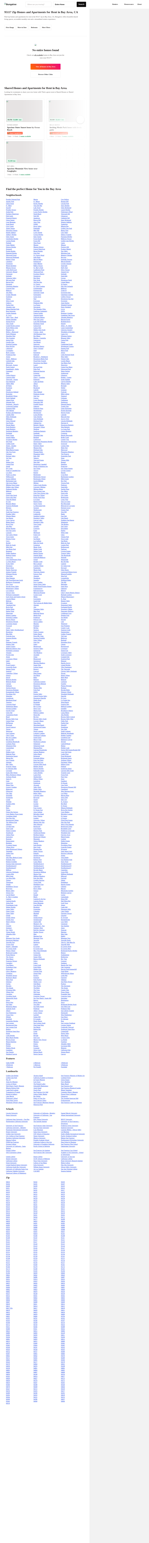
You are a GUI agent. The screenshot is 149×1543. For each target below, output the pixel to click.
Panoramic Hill (38, 402)
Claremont (64, 924)
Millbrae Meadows (39, 876)
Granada (8, 493)
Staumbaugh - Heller (12, 369)
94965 (35, 1354)
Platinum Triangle (11, 642)
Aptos (63, 928)
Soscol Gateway (11, 727)
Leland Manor (65, 282)
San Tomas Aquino (67, 468)
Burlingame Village (39, 479)
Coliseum (64, 398)
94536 (63, 1291)
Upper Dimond (10, 421)
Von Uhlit (64, 729)
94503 (35, 1395)
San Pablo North (38, 1006)
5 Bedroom (36, 1065)
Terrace (8, 729)
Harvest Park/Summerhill (69, 969)
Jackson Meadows (38, 752)
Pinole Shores (37, 1021)
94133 (63, 1200)
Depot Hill (64, 899)
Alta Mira (9, 526)
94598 (35, 1385)
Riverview (9, 888)
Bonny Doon (10, 568)
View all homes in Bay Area (45, 67)
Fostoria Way (65, 704)
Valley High (37, 787)
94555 (8, 1296)
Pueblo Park (65, 723)
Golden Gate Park (66, 228)
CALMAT (36, 1171)
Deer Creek (36, 847)
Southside (36, 433)
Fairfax (8, 984)
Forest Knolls (37, 239)
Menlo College (65, 1163)
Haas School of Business (68, 1142)
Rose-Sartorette (10, 311)
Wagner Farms (10, 669)
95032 (63, 1329)
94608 (35, 1302)
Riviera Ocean (10, 1040)
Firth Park (36, 690)
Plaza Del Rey (10, 346)
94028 (8, 1223)
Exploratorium (65, 1100)
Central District (10, 375)
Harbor (63, 530)
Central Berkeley (66, 431)
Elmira (35, 1044)
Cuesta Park (64, 340)
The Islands (9, 988)
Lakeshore (9, 261)
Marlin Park (37, 615)
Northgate (9, 388)
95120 (35, 1244)
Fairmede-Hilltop (38, 758)
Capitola (63, 564)
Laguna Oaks (65, 446)
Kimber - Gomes (66, 377)
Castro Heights (38, 773)
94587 (8, 1354)
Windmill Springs (66, 305)
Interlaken (64, 998)
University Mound (11, 272)
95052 (63, 1279)
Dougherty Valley (38, 518)
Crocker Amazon (66, 263)
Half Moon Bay (66, 901)
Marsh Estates (65, 837)
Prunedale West (65, 994)
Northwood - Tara (39, 926)
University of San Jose (68, 1157)
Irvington (36, 373)
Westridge (9, 696)
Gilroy (35, 961)
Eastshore (64, 781)
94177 (35, 1219)
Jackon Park (9, 340)
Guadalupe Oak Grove (68, 315)
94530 (8, 1368)
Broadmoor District (67, 710)
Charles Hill (37, 922)
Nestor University (38, 1136)
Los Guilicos (10, 590)
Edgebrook (36, 783)
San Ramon (9, 518)
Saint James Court (66, 851)
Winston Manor (10, 516)
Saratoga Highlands (12, 506)
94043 (63, 1275)
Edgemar (9, 982)
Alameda (36, 576)
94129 (35, 1198)
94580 (63, 1351)
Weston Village (10, 951)
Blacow (35, 386)
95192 (8, 1271)
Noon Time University (40, 1161)
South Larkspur (66, 731)
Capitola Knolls (11, 901)
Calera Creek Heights (40, 485)
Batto (7, 808)
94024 (63, 1221)
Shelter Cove (37, 982)
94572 (35, 1389)
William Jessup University (41, 1167)
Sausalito (36, 580)
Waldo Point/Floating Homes (42, 586)
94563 (8, 1376)
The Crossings (10, 338)
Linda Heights (10, 1035)
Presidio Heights (38, 210)
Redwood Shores (38, 613)
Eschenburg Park (11, 967)
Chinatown (64, 216)
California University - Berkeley (16, 1128)
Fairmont (36, 977)
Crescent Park (10, 288)
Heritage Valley (10, 456)
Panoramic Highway (67, 611)
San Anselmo (65, 926)
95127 (63, 1248)
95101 (63, 1234)
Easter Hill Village (11, 773)
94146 (8, 1209)
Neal (34, 299)
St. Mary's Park (38, 268)
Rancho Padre (37, 501)
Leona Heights (37, 415)
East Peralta (9, 423)
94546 (63, 1385)
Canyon (63, 1054)
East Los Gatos (65, 501)
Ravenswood (65, 646)
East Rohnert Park (66, 859)
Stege (62, 779)
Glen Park (36, 253)
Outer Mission (37, 263)
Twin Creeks (37, 524)
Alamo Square (10, 228)
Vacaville (36, 940)
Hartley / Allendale (12, 946)
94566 (35, 1327)
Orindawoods (37, 920)
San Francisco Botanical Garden (71, 1088)
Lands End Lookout (12, 1090)
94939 (8, 1366)
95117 (35, 1242)
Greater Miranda (11, 295)
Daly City (64, 799)
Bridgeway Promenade (13, 582)
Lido (62, 621)
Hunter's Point (10, 259)
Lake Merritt (10, 1096)
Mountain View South (13, 938)
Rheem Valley (10, 891)
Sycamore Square (11, 845)
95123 (35, 1246)
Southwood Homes (39, 833)
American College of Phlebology (16, 1173)
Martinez (63, 932)
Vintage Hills (65, 460)
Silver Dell (64, 797)
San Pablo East (65, 1006)
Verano (8, 810)
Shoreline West (10, 336)
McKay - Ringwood (12, 332)
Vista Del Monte (11, 499)
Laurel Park (37, 775)
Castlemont (64, 400)
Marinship (64, 584)
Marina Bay (9, 758)
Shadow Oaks (10, 644)
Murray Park (37, 739)
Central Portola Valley (40, 696)
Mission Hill (10, 448)
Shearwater (9, 613)
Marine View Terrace (39, 1040)
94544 (35, 1349)
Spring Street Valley (39, 584)
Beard (8, 717)
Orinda (8, 915)
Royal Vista (9, 524)
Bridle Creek (65, 437)
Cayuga (63, 278)
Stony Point (64, 862)
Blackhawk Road (11, 700)
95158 (8, 1265)
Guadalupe (9, 1050)
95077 (63, 1391)
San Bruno (64, 541)
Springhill (9, 795)
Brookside (36, 702)
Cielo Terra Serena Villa (40, 493)
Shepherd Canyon (11, 1054)
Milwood (64, 876)
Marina (35, 199)
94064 (63, 1289)
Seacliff (8, 208)
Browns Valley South (39, 719)
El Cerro (63, 698)
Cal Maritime (65, 1132)
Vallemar (63, 980)
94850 (8, 1374)
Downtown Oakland (12, 392)
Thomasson (9, 882)
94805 (63, 1370)
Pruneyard (64, 466)
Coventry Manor (38, 721)
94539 (63, 1294)
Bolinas (8, 1044)
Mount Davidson (11, 266)
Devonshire (64, 528)
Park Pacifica (37, 980)
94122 (35, 1194)
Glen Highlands (38, 419)
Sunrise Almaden (11, 319)
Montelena (64, 843)
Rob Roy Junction (39, 930)
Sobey (35, 644)
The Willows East (11, 822)
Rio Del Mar (65, 561)
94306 (63, 1225)
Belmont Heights (11, 679)
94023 (8, 1331)
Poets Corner (10, 435)
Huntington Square (12, 756)
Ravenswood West (11, 1025)
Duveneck (9, 284)
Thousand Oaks (38, 435)
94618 (63, 1308)
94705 (8, 1318)
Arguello (36, 526)
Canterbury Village (12, 673)
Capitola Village (38, 566)
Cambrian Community (40, 311)
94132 (35, 1200)
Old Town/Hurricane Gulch (14, 580)
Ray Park (64, 481)
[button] (145, 4)
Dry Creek (9, 468)
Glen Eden (9, 576)
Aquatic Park (10, 201)
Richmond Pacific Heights (69, 951)
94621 (63, 1310)
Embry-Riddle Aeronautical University (73, 1134)
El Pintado (36, 704)
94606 (63, 1300)
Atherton (8, 824)
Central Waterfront (39, 249)
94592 (8, 1395)
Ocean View (9, 1015)
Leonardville (65, 578)
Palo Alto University (67, 1165)
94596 (8, 1385)
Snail (35, 350)
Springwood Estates (39, 727)
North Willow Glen (12, 328)
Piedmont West (65, 1008)
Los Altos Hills (10, 878)
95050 (8, 1234)
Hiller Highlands (11, 417)
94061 (63, 1287)
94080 (8, 1333)
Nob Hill (36, 216)
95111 (63, 1238)
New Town (9, 584)
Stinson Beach (65, 1052)
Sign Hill (64, 512)
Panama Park (65, 348)
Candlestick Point (38, 270)
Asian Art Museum (12, 1082)
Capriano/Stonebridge (40, 750)
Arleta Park (9, 903)
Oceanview (9, 263)
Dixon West (9, 1002)
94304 (35, 1225)
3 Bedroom (64, 1063)
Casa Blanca (9, 965)
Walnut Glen (10, 462)
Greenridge (36, 909)
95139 (35, 1256)
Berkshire (9, 843)
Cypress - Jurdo (38, 332)
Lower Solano (37, 1013)
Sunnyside (64, 266)
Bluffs (35, 897)
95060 (35, 1343)
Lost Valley (64, 922)
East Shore (64, 1017)
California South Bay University (16, 1167)
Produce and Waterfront (13, 412)
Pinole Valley (65, 1033)
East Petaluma (65, 626)
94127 (8, 1198)
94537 (8, 1294)
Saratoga (36, 630)
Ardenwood (64, 373)
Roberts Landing (38, 713)
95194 (63, 1271)
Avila (7, 460)
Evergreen (36, 301)
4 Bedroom (9, 1065)
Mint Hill (36, 230)
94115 (8, 1190)
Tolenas (8, 880)
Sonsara (35, 891)
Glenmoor (64, 375)
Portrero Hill (65, 247)
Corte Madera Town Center (14, 814)
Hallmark (9, 686)
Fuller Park (64, 721)
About (139, 4)
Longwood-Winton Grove (69, 572)
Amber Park (10, 853)
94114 (63, 1188)
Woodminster (37, 410)
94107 (63, 1184)
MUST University (66, 1119)
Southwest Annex (66, 768)
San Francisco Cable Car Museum (71, 1102)
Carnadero (9, 963)
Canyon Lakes (37, 520)
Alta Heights (65, 715)
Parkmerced (37, 261)
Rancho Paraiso (38, 553)
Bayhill (8, 543)
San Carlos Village (11, 535)
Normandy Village (39, 427)
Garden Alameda (11, 313)
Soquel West (37, 973)
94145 (63, 1207)
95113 (35, 1240)
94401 (8, 1285)
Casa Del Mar (37, 905)
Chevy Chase (10, 735)
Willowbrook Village (67, 973)
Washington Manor (12, 706)
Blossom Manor (11, 504)
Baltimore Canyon (66, 739)
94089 (63, 1227)
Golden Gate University (13, 1134)
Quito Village (37, 640)
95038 (63, 1366)
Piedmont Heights (11, 489)
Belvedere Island (38, 814)
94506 (63, 1360)
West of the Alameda (67, 824)
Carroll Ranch (10, 895)
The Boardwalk (65, 555)
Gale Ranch (64, 518)
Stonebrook (9, 833)
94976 (35, 1366)
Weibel (63, 388)
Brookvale (36, 388)
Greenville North (11, 667)
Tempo (8, 663)
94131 (8, 1200)
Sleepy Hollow (10, 922)
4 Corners (64, 818)
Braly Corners (10, 352)
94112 (35, 1188)
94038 (35, 1387)
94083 (35, 1333)
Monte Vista (9, 785)
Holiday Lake (65, 748)
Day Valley (9, 930)
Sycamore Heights (11, 439)
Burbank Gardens (66, 595)
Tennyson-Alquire (39, 572)
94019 (8, 1383)
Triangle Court (65, 773)
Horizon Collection (67, 853)
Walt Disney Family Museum (15, 1086)
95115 (63, 1240)
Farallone (64, 1042)
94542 (63, 1347)
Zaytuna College (11, 1144)
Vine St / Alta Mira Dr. (68, 942)
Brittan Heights (10, 528)
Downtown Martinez (12, 940)
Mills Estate (9, 876)
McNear (35, 628)
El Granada (36, 1019)
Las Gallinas (37, 541)
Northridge (9, 797)
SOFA (63, 311)
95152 (8, 1260)
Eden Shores (65, 570)
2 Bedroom (36, 1063)
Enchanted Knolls (66, 607)
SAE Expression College (13, 1152)
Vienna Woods (10, 932)
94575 (63, 1380)
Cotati (35, 1031)
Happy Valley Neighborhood (15, 630)
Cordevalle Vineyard (67, 1027)
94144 (35, 1207)
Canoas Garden (38, 313)
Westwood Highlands (12, 257)
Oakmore (36, 406)
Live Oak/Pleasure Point (13, 559)
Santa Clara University (40, 1132)
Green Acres (37, 297)
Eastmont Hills (10, 408)
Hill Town (36, 992)
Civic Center (10, 226)
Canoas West (37, 328)
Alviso (63, 352)
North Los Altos (11, 475)
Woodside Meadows (39, 791)
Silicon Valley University (68, 1167)
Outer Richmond (66, 208)
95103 (8, 1236)
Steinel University (11, 1159)
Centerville (36, 375)
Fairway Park (37, 574)
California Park (65, 1050)
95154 (63, 1260)
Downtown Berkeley (67, 425)
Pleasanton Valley (38, 454)
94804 (35, 1370)
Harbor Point (10, 611)
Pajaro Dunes (65, 992)
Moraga (63, 888)
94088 (35, 1227)
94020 (8, 1221)
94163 (8, 1217)
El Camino (36, 512)
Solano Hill (37, 1017)
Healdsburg (64, 882)
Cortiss (63, 895)
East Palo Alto (10, 818)
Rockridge (9, 394)
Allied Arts (9, 363)
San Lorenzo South (39, 1023)
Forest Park (64, 775)
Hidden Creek (10, 752)
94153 (8, 1211)
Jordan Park (9, 212)
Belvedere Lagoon (66, 814)
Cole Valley (64, 232)
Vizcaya (35, 470)
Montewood (37, 646)
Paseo (7, 640)
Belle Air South (11, 545)
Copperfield (64, 1031)
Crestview (36, 528)
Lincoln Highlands (66, 421)
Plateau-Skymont (66, 686)
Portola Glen (10, 655)
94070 (35, 1291)
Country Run (65, 990)
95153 (35, 1260)
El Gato (8, 501)
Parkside (8, 243)
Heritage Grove (65, 508)
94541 (35, 1347)
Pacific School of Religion (41, 1146)
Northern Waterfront (12, 214)
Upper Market (10, 245)
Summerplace (65, 632)
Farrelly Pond (10, 710)
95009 (8, 1329)
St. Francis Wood (38, 255)
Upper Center (10, 911)
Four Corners (37, 808)
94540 (8, 1347)
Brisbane (63, 688)
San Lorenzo (10, 1023)
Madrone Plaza (10, 754)
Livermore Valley (66, 653)
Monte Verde (37, 547)
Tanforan (64, 549)
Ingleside (64, 274)
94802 (63, 1368)
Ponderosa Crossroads (67, 831)
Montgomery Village (12, 588)
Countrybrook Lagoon (13, 326)
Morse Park (64, 350)
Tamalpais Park (10, 605)
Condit (8, 799)
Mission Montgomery (67, 597)
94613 (8, 1306)
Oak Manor (36, 984)
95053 (8, 1281)
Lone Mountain (10, 222)
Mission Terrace (11, 268)
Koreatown (36, 352)
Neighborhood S (66, 868)
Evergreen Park (66, 292)
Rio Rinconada (65, 504)
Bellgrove (64, 638)
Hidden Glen (37, 969)
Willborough (10, 477)
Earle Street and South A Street (15, 597)
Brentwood (36, 826)
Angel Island (37, 1088)
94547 (8, 1389)
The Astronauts (65, 986)
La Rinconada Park (39, 506)
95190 (35, 1269)
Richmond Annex (66, 758)
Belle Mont (64, 677)
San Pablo (9, 1004)
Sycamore (64, 603)
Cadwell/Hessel (65, 744)
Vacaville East (10, 942)
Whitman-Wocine (11, 574)
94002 (8, 1360)
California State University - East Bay (17, 1119)
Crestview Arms (66, 996)
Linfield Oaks (10, 361)
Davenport (9, 566)
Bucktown (36, 942)
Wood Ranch (65, 702)
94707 (63, 1320)
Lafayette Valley (38, 795)
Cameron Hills (10, 377)
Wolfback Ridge (66, 580)
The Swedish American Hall (69, 1098)
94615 (63, 1306)
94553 (63, 1397)
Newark (63, 619)
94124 (8, 1196)
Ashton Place (10, 835)
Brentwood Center (66, 826)
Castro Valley (10, 909)
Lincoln (35, 537)
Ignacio (8, 675)
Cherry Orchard (38, 348)
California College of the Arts (42, 1142)
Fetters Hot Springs (12, 812)
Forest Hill (36, 241)
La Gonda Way (65, 700)
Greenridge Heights (12, 1021)
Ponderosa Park (11, 355)
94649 (8, 1314)
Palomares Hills (66, 909)
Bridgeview (64, 957)
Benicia (63, 953)
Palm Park (36, 369)
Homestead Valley (66, 605)
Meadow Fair (10, 330)
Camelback (64, 789)
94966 (63, 1354)
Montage (63, 661)
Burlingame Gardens (67, 477)
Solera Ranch (37, 754)
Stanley (35, 799)
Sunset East (64, 650)
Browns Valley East (12, 719)
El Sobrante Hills (11, 768)
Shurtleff (64, 725)
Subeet (63, 880)
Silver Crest (37, 1050)
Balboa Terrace (38, 266)
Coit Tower (36, 1082)
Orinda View (10, 920)
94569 (8, 1399)
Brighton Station (38, 835)
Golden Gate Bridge (12, 1075)
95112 (8, 1240)
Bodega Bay (37, 1029)
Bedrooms (34, 27)
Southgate (9, 297)
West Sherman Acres (67, 791)
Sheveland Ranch (38, 725)
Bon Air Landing (11, 737)
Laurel (35, 365)
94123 (63, 1194)
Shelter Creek (37, 549)
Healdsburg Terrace (12, 886)
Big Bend (64, 804)
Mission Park (37, 448)
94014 (35, 1376)
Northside (9, 433)
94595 (63, 1383)
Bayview (63, 257)
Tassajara (9, 702)
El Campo (64, 816)
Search (81, 4)
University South (38, 292)
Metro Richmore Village (13, 775)
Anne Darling (65, 303)
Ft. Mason (36, 201)
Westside (63, 557)
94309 (63, 1358)
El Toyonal (64, 917)
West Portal (37, 243)
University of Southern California (43, 1144)
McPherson (9, 723)
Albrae (35, 383)
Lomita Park (65, 545)
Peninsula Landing (11, 617)
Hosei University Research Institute (72, 1161)
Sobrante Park (10, 402)
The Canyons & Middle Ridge (42, 603)
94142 (63, 1205)
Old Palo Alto (37, 282)
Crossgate (36, 1048)
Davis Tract (37, 708)
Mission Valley (65, 383)
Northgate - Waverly (12, 404)
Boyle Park (9, 607)
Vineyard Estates (38, 460)
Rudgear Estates (11, 555)
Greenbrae (9, 973)
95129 (35, 1250)
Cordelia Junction (38, 880)
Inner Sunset (37, 237)
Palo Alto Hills (38, 878)
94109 (35, 1186)
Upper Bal (9, 713)
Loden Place (65, 754)
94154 (35, 1211)
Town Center (10, 537)
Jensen (8, 657)
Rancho (35, 472)
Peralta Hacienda (66, 410)
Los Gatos (36, 499)
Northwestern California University (17, 1121)
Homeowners (129, 4)
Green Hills (64, 872)
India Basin (36, 257)
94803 (8, 1370)
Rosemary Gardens (67, 313)
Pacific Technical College (69, 1136)
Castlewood (37, 439)
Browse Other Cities (45, 74)
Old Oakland (10, 410)
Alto (34, 607)
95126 (35, 1248)
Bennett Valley (65, 601)
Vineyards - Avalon (12, 379)
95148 (8, 1258)
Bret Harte (36, 278)
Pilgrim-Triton (10, 539)
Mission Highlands (66, 808)
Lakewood (9, 348)
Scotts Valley (10, 564)
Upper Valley (10, 913)
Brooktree (36, 907)
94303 (8, 1225)
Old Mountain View (39, 334)
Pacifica (35, 975)
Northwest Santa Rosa (13, 1031)
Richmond (36, 756)
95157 (63, 1263)
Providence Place (66, 845)
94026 (35, 1283)
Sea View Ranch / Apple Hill (42, 998)
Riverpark (9, 725)
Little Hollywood (11, 270)
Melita (35, 597)
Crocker (35, 804)
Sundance (64, 963)
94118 (8, 1192)
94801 (35, 1368)
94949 (35, 1401)
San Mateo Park (66, 363)
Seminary (9, 928)
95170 (35, 1267)
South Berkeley (10, 429)
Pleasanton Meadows (67, 452)
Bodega (8, 1029)
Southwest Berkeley (39, 431)
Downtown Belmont (39, 684)
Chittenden (36, 994)
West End (64, 576)
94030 (8, 1380)
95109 (8, 1238)
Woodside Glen (65, 833)
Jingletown (64, 402)
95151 (63, 1258)
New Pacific (37, 986)
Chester (63, 644)
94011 (63, 1335)
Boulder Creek (37, 561)
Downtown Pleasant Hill (68, 787)
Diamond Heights (11, 253)
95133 (63, 1252)
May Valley (9, 764)
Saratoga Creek (65, 630)
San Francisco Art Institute (41, 1150)
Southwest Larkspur (39, 735)
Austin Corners (10, 646)
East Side (64, 516)
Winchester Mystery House (14, 1102)
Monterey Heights (66, 255)
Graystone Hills (66, 1046)
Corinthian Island (11, 816)
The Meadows (37, 653)
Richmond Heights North (68, 1004)
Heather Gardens (66, 735)
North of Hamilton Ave (40, 466)
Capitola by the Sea (39, 899)
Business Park (37, 831)
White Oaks (64, 533)
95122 (8, 1246)
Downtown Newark (12, 621)
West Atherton (37, 824)
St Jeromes (36, 953)
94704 (63, 1316)
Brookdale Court (66, 828)
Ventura (8, 299)
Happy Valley (37, 444)
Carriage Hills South (67, 771)
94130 (63, 1198)
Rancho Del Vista (66, 965)
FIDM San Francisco (12, 1142)
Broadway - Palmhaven (40, 357)
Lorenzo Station (66, 1025)
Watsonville (64, 559)
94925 (63, 1364)
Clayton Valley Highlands (69, 671)
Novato (63, 673)
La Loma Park (65, 429)
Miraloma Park (65, 253)
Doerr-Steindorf (66, 307)
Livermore (64, 648)
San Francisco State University (42, 1125)
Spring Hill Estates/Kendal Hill (70, 750)
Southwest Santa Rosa (67, 1029)
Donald (35, 895)
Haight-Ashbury (11, 232)
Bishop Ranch (10, 522)
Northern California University (15, 1138)
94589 (8, 1393)
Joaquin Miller (10, 437)
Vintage (35, 729)
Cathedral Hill (65, 218)
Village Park (10, 992)
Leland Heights (65, 665)
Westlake (8, 802)
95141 (63, 1256)
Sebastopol (36, 744)
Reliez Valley (37, 793)
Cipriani (8, 684)
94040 (63, 1273)
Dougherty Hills (38, 522)
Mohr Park (64, 448)
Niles (7, 373)
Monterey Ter (37, 924)
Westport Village (66, 692)
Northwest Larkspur (39, 742)
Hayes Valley (37, 226)
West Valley (64, 357)
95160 (35, 1265)
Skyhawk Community (12, 595)
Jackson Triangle (11, 572)
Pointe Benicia (10, 955)
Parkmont (36, 379)
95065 (63, 1345)
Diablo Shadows (11, 553)
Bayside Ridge (65, 690)
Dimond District (66, 404)
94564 (8, 1397)
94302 (63, 1223)
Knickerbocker (65, 920)
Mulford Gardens (66, 706)
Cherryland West (38, 1025)
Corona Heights (38, 234)
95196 (8, 1273)
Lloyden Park (10, 826)
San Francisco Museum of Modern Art (73, 1075)
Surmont (36, 508)
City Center (64, 495)
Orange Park (65, 510)
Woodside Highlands (67, 694)
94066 (63, 1331)
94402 (35, 1285)
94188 (63, 1219)
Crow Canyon (10, 520)
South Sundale (65, 379)
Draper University (11, 1132)
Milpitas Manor (38, 489)
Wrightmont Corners (67, 346)
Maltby (63, 936)
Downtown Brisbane (12, 690)
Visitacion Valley (11, 278)
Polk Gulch (9, 216)
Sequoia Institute (66, 1171)
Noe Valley (64, 251)
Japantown (36, 218)
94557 (35, 1351)
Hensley (63, 323)
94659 (35, 1314)
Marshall (36, 913)
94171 (63, 1217)
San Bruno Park (11, 549)
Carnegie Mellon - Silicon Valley (71, 1130)
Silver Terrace (65, 270)
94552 (8, 1351)
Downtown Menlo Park (40, 359)
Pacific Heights (38, 203)
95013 (8, 1231)
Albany (8, 1011)
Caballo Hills (10, 415)
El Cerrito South (11, 948)
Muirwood (64, 450)
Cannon (35, 944)
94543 (8, 1349)
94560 (8, 1229)
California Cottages (39, 682)
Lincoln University (12, 1113)
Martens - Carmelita (39, 338)
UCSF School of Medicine (41, 1159)
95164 (8, 1267)
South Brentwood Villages (14, 849)
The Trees (36, 990)
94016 (8, 1182)
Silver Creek (10, 301)
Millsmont (9, 419)
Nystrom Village (11, 766)
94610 (8, 1304)
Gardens (36, 818)
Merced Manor (38, 259)
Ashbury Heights (11, 234)
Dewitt (8, 677)
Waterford (64, 624)
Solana (63, 855)
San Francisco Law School (69, 1150)
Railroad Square (38, 590)
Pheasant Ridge (38, 452)
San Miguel (37, 342)
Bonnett (63, 462)
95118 (63, 1242)
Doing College (37, 1157)
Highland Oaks (38, 450)
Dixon (8, 1000)
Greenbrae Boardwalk (12, 742)
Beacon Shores (10, 619)
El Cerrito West (66, 948)
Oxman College (11, 1150)
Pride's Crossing (38, 632)
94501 (35, 1296)
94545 (63, 1349)
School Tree (10, 893)
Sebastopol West (11, 746)
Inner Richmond (66, 220)
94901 (8, 1339)
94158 (35, 1213)
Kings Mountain (38, 903)
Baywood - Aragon (12, 365)
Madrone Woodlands (67, 733)
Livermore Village (11, 659)
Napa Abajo (37, 723)
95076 (8, 1391)
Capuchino (64, 870)
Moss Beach (64, 1035)
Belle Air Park (65, 543)
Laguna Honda (10, 241)
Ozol (7, 936)
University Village (39, 820)
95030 (63, 1337)
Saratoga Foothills (39, 638)
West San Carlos (38, 319)
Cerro (7, 541)
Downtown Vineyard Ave (68, 441)
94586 (35, 1399)
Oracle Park (37, 1090)
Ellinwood (9, 791)
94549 (35, 1374)
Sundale (8, 390)
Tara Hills (36, 1004)
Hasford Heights (38, 768)
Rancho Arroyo (65, 663)
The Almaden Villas (39, 309)
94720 (35, 1325)
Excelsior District (38, 274)
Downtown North (66, 280)
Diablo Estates (65, 841)
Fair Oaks (9, 793)
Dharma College (11, 1140)
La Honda (64, 1040)
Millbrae (8, 870)
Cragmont (64, 433)
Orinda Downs (37, 917)
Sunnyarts (36, 344)
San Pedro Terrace (66, 982)
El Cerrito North (66, 946)
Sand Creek (9, 828)
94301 (35, 1223)
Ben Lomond (37, 564)
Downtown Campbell (40, 464)
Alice (7, 924)
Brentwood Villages (39, 837)
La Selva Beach (11, 561)
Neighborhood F (11, 868)
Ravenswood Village (12, 820)
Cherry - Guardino (39, 377)
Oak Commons (65, 967)
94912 (63, 1339)
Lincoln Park (65, 203)
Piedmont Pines (38, 408)
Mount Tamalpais (66, 1090)
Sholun (35, 802)
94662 (35, 1337)
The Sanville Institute (40, 1121)
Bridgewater (65, 497)
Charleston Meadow (12, 286)
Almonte (36, 605)
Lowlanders (9, 350)
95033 (8, 1227)
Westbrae (36, 429)
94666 (35, 1316)
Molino (63, 746)
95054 (35, 1234)
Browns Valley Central (68, 717)
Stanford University (67, 1128)
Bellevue (8, 601)
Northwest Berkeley (12, 431)
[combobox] (38, 4)
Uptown (35, 398)
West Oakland (37, 392)
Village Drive (10, 847)
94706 (35, 1320)
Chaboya (8, 303)
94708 (8, 1323)
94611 (35, 1304)
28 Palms (9, 386)
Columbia (36, 911)
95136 (63, 1254)
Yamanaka (9, 851)
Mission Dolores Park (12, 1088)
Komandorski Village (12, 692)
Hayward (64, 568)
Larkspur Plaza (10, 744)
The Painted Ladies (39, 1084)
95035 (35, 1231)
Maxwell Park (65, 417)
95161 (63, 1265)
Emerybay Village (39, 495)
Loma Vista (64, 499)
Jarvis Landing (38, 621)
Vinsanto (8, 653)
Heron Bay (36, 715)
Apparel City (65, 272)
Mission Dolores (38, 247)
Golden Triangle (66, 634)
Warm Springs (65, 371)
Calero (35, 963)
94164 (35, 1217)
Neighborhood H (66, 866)
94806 (8, 1372)
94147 (35, 1209)
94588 (63, 1327)
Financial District (11, 218)
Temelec (36, 806)
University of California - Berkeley (44, 1113)
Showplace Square (11, 230)
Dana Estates (37, 673)
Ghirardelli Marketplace (40, 1086)
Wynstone (64, 849)
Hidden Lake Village (12, 487)
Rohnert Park (37, 859)
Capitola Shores (38, 901)
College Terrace (66, 297)
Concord (36, 671)
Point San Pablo (38, 760)
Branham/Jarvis (65, 321)
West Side (36, 462)
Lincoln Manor (10, 599)
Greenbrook (9, 698)
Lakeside (63, 415)
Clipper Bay (37, 955)
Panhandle (36, 228)
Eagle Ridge (37, 967)
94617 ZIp (9, 1308)
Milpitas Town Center (12, 485)
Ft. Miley (9, 206)
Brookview (9, 632)
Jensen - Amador (11, 446)
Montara (36, 1042)
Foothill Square (38, 404)
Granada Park (65, 657)
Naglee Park (10, 305)
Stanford (8, 671)
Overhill (8, 926)
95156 (35, 1263)
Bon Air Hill (10, 739)
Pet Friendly (37, 1067)
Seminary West (38, 928)
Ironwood (64, 444)
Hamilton (64, 464)
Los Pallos (64, 793)
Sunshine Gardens (39, 516)
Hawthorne (36, 857)
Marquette (36, 839)
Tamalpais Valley (38, 609)
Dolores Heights (11, 247)
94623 (35, 1312)
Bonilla (8, 806)
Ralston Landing (11, 615)
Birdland (36, 437)
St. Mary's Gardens (12, 897)
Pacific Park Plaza (39, 497)
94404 (8, 1287)
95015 (8, 1327)
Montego (63, 1048)
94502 (63, 1296)
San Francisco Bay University (42, 1152)
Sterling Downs (11, 688)
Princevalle (9, 969)
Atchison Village (66, 760)
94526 (8, 1362)
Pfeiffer (8, 1046)
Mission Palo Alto (39, 822)
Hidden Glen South (39, 330)
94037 (63, 1399)
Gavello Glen (10, 342)
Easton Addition (11, 479)
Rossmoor (9, 551)
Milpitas (36, 483)
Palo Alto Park (65, 822)
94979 (8, 1387)
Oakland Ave (37, 423)
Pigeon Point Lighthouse (68, 1094)
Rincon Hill (37, 220)
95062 (63, 1343)
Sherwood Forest (11, 255)
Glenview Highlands (12, 872)
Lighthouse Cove (66, 613)
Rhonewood (37, 659)
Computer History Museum (69, 1092)
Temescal (64, 396)
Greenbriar (36, 781)
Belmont (36, 679)
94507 (35, 1383)
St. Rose (63, 599)
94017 (63, 1376)
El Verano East (38, 810)
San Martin (36, 1027)
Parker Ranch (37, 634)
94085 (8, 1277)
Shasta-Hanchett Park (12, 309)
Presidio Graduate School (41, 1140)
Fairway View (10, 593)
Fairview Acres (65, 835)
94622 (8, 1312)
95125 (8, 1248)
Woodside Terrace (11, 975)
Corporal (63, 961)
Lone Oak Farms (66, 752)
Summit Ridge (37, 555)
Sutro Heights (65, 206)
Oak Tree (36, 396)
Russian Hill (65, 201)
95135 (35, 1254)
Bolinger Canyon (66, 893)
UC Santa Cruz (65, 566)
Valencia (36, 458)
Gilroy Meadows (11, 971)
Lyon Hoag (64, 475)
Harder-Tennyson (11, 570)
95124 (63, 1246)
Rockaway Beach (11, 977)
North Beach (37, 214)
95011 (35, 1329)
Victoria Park (65, 483)
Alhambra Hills (10, 934)
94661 (8, 1316)
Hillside (8, 1017)
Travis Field (37, 882)
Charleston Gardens (67, 295)
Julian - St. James (66, 326)
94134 (8, 1202)
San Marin (36, 675)
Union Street (10, 203)
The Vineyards (65, 669)
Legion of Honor (11, 1084)
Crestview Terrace (39, 996)
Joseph (8, 466)
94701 (35, 1318)
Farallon (63, 684)
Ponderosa (36, 617)
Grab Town (64, 903)
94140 (8, 1205)
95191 (63, 1269)
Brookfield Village (11, 396)
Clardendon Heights (12, 239)
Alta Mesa (9, 292)
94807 (35, 1372)
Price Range (10, 27)
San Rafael (36, 539)
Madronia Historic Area (13, 648)
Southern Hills (10, 804)
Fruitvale (64, 392)
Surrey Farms (37, 504)
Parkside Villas (10, 859)
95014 (63, 1325)
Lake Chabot (65, 911)
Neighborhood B (66, 864)
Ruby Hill (36, 456)
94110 (63, 1186)
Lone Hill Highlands (39, 321)
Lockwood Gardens (12, 406)
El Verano (64, 806)
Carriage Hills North (39, 764)
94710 (63, 1323)
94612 (63, 1304)
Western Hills (37, 688)
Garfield (36, 1015)
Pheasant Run (37, 849)
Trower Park (10, 944)
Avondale (36, 655)
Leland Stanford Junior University (16, 1165)
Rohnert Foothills (11, 862)
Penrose (8, 855)
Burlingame (37, 475)
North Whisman (11, 334)
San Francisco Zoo (67, 1086)
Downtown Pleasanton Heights (42, 441)
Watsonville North (11, 998)
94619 (8, 1310)
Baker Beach (65, 1084)
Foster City (36, 535)
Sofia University (38, 1165)
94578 (63, 1362)
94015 (35, 1331)
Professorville (37, 290)
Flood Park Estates (67, 820)
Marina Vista (37, 874)
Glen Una (36, 642)
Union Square (10, 220)
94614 (35, 1306)
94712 (8, 1325)
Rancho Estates (65, 884)
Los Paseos (36, 305)
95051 (8, 1279)
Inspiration (9, 837)
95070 (63, 1356)
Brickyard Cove (38, 762)
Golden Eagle (10, 444)
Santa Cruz (9, 557)
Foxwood (9, 626)
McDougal (36, 533)
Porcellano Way (11, 694)
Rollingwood (65, 547)
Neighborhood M (38, 868)
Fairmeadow (37, 295)
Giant (7, 781)
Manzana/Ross (37, 748)
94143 (8, 1207)
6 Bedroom (64, 1065)
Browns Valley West (67, 719)
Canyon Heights (66, 381)
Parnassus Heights (66, 237)
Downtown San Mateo (40, 363)
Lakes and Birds (38, 381)
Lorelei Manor (65, 361)
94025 (8, 1283)
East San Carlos (11, 530)
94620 (35, 1310)
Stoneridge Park (66, 456)
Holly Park (64, 268)
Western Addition (66, 222)
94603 (63, 1298)
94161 (35, 1215)
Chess (62, 535)
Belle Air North (38, 543)
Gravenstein (37, 599)
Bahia (35, 677)
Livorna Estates (66, 551)
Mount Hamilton (11, 1042)
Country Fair (65, 439)
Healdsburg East (38, 884)
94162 (63, 1215)
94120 (63, 1192)
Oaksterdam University (68, 1146)
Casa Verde (64, 785)
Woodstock (36, 578)
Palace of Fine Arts (39, 1098)
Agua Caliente (37, 812)
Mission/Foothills (66, 574)
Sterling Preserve (38, 855)
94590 (35, 1393)
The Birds (36, 988)
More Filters (46, 27)
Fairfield (63, 878)
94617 (35, 1308)
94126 (63, 1196)
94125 (35, 1196)
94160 (8, 1215)
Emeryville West (11, 497)
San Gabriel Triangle (67, 1011)
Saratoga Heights (11, 638)
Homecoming (10, 841)
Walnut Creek (37, 551)
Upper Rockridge (66, 408)
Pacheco (63, 984)
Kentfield (9, 1019)
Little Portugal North (67, 355)
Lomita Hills (10, 874)
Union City (9, 783)
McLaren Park (10, 280)
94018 (63, 1395)
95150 (35, 1258)
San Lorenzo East (11, 1027)
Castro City (64, 334)
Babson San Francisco (67, 1138)
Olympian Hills (10, 990)
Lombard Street (66, 1078)
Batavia (35, 1000)
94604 (8, 1300)
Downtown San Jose (67, 299)
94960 (63, 1341)
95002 (35, 1229)
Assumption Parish (12, 715)
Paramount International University (17, 1130)
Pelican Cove (37, 619)
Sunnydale (64, 276)
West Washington (66, 1015)
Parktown (64, 485)
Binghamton (65, 1000)
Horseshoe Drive (66, 642)
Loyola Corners (66, 470)
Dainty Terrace (38, 851)
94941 (8, 1356)
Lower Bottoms (38, 400)
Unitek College (10, 1157)
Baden (63, 514)
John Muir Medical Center (14, 857)
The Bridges (65, 524)
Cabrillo (36, 390)
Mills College (65, 394)
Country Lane (65, 628)
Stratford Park (65, 659)
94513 (63, 1378)
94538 (35, 1294)
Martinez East (37, 936)
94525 (35, 1397)
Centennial (9, 371)
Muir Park (36, 611)
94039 (35, 1273)
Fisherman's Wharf (67, 212)
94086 (35, 1277)
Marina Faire (37, 710)
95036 (8, 1337)
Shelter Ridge (10, 609)
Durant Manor (10, 425)
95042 (8, 1401)
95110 (35, 1238)
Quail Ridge (64, 971)
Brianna (35, 1046)
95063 (8, 1345)
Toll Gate (64, 636)
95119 (8, 1244)
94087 (63, 1277)
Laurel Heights (65, 210)
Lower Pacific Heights (40, 212)
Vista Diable (65, 857)
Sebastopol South (38, 746)
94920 (8, 1378)
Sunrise (35, 843)
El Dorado (64, 783)
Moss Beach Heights (12, 1037)
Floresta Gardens (11, 708)
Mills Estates (65, 479)
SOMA (35, 224)
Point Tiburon (37, 816)
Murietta (36, 624)
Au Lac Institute (38, 1169)
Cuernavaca (37, 340)
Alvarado (36, 785)
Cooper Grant (37, 595)
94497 (35, 1287)
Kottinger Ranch (38, 446)
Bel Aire (36, 717)
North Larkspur (38, 731)
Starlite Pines (65, 489)
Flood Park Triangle (39, 361)
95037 (63, 1231)
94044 (63, 1387)
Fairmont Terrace (66, 913)
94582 (8, 1335)
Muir (35, 934)
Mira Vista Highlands (40, 951)
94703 (8, 1320)
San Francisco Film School (69, 1144)
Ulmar (35, 657)
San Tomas (36, 468)
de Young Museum (39, 1080)
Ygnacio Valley (65, 553)
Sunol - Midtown (11, 359)
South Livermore (66, 655)
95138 (8, 1256)
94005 (35, 1360)
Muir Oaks (64, 934)
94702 (63, 1318)
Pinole (8, 1033)
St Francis (64, 284)
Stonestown (37, 276)
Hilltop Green (65, 764)
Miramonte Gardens (67, 891)
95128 (8, 1250)
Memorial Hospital (39, 593)
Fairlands (9, 454)
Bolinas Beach (37, 1052)
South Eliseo (37, 737)
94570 (35, 1380)
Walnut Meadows (38, 841)
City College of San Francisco (15, 1136)
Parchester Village (66, 762)
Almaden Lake (10, 307)
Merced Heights (66, 261)
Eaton (35, 530)
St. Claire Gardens (39, 286)
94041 (8, 1275)
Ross (62, 1021)
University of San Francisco (14, 1125)
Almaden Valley (66, 1044)
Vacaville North (66, 940)
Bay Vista (64, 959)
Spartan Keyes (10, 321)
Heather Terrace (38, 932)
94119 (35, 1192)
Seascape (63, 930)
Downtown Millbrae (39, 872)
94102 (35, 1182)
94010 (63, 1283)
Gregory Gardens (11, 787)
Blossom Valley (65, 338)
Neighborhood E (38, 866)
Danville (63, 696)
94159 (63, 1213)
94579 (8, 1364)
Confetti (63, 839)
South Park (36, 601)
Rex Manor (36, 336)
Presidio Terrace (11, 210)
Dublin (35, 692)
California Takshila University (15, 1171)
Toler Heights (37, 417)
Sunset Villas (37, 957)
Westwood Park (38, 272)
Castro (63, 243)
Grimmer (64, 390)
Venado (8, 884)
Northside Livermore (12, 650)
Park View (64, 777)
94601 (8, 1298)
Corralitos (9, 994)
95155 (8, 1263)
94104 (8, 1184)
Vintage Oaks (65, 359)
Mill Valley (9, 603)
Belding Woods (38, 766)
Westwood (9, 731)
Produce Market (66, 249)
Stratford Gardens (11, 344)
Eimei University (11, 1163)
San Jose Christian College (69, 1169)
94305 (35, 1358)
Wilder (35, 915)
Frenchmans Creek (11, 905)
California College (66, 1159)
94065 (8, 1291)
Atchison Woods (11, 777)
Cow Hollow (65, 199)
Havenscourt (37, 412)
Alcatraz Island (38, 1075)
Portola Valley (37, 694)
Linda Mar (64, 975)
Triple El (64, 290)
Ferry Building (65, 1082)
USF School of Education (41, 1134)
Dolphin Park (65, 615)
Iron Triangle (10, 760)
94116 (35, 1190)
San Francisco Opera (39, 1100)
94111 (8, 1188)
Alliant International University (70, 1115)
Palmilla (36, 853)
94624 (63, 1312)
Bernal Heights (38, 251)
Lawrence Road (11, 704)
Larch (35, 893)
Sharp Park (9, 980)
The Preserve (65, 454)
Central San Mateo (66, 367)
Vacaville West (65, 944)
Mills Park (9, 547)
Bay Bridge (36, 1096)
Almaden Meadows (67, 317)
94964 (63, 1401)
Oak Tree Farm (10, 452)
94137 (35, 1202)
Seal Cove (36, 1037)
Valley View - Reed (12, 317)
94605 (35, 1300)
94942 (35, 1356)
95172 (63, 1267)
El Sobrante (64, 1019)
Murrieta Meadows (39, 663)
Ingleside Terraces (66, 259)
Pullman (63, 766)
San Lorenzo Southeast (68, 1023)
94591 (63, 1393)
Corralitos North (11, 996)
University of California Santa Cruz (17, 1169)
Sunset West (37, 665)
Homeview (36, 686)
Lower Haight (37, 232)
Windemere (64, 522)
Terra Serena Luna (39, 491)
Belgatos (8, 508)
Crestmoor (36, 545)
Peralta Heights (10, 251)
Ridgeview (9, 789)
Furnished (64, 1067)
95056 (63, 1281)
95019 (63, 1389)
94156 (8, 1213)
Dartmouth (64, 1013)
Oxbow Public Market (40, 1094)
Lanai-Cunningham (67, 328)
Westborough (37, 510)
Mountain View (38, 938)
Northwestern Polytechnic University (72, 1140)
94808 (63, 1372)
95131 (8, 1252)
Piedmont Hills (38, 303)
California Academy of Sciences (43, 1078)
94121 (8, 1194)
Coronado (9, 771)
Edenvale (36, 355)
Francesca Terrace (11, 961)
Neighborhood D (11, 866)
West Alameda (10, 578)
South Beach (10, 224)
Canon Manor (37, 862)
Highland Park (37, 421)
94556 (63, 1374)
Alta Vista (9, 510)
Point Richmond (66, 756)
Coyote (8, 750)
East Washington (11, 1013)
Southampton (65, 955)
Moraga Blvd (65, 795)
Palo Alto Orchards (67, 286)
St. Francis (36, 284)
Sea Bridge (64, 617)
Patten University (11, 1115)
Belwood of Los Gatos (68, 506)
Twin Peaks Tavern (12, 1100)
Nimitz (63, 342)
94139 (63, 1202)
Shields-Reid (37, 777)
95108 (63, 1236)
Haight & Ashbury (11, 1094)
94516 (8, 1403)
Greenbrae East (65, 737)
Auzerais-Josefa (38, 315)
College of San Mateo (40, 1163)
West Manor (9, 959)
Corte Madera (65, 812)
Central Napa (10, 721)
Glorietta (63, 915)
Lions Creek (37, 965)
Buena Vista (64, 230)
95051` (35, 1279)
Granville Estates (66, 847)
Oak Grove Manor (11, 483)
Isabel (8, 661)
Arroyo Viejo (65, 419)
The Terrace (9, 957)
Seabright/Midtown (39, 557)
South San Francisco (12, 512)
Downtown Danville (39, 698)
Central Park (10, 464)
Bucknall (63, 640)
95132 (35, 1252)
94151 (63, 1209)
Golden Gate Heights (67, 241)
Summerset (36, 650)
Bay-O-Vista (37, 706)
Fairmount (9, 274)
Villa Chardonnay (66, 667)
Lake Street (37, 208)
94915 (35, 1341)
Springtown (37, 661)
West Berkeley (65, 427)
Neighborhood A (38, 864)
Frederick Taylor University (69, 1125)
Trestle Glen (65, 406)
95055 (35, 1281)
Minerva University (39, 1138)
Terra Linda (64, 539)
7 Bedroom (9, 1067)
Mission (35, 245)
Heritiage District (38, 346)
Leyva (63, 309)
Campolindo (65, 897)
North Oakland (10, 398)
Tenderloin (64, 224)
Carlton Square (38, 667)
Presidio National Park (13, 199)
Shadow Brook (10, 1048)
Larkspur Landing (39, 733)
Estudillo (64, 708)
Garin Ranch (37, 828)
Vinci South (9, 323)
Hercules (8, 986)
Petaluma (36, 626)
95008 (63, 1229)
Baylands (64, 386)
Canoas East (37, 326)
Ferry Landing (37, 582)
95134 (8, 1254)
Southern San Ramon (67, 520)
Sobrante (8, 762)
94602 (35, 1298)
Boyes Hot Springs (67, 810)
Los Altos (9, 472)
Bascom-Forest (65, 319)
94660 (63, 1314)
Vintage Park (65, 537)
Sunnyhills (64, 487)
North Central (10, 367)
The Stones (64, 988)
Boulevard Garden (11, 953)
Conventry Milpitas (39, 487)
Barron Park (10, 282)
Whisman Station (66, 336)
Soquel (35, 559)
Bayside (35, 1035)
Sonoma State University (13, 864)
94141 (35, 1205)
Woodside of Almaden (68, 332)
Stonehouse (64, 727)
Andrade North (10, 1008)
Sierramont (36, 307)
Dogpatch (9, 249)
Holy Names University (40, 1119)
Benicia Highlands (39, 959)
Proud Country (10, 665)
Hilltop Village (38, 779)
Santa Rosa (64, 586)
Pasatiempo (36, 568)
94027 (35, 1378)
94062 (8, 1289)
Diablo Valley (37, 789)
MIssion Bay (65, 226)
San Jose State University (41, 1128)
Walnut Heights (10, 907)
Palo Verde (36, 280)
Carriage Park (37, 971)
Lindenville (37, 514)
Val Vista (8, 458)
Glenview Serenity (66, 330)
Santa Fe (8, 779)
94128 (63, 1333)
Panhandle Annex (38, 771)
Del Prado (9, 441)
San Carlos (64, 526)
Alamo (63, 905)
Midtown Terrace (66, 239)
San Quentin (10, 1052)
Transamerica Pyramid (13, 1092)
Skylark (63, 742)
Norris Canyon (38, 1054)
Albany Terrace (38, 1011)
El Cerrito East (38, 948)
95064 (35, 1345)
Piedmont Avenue (38, 394)
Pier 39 (8, 1080)
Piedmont (36, 1008)
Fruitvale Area (10, 636)
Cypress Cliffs (65, 1037)
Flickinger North (38, 323)
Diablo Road (37, 700)
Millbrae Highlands (67, 874)
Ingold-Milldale (38, 481)
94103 (63, 1182)
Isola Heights (37, 845)
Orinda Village (10, 917)
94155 (63, 1211)
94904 (35, 1364)
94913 (8, 1341)
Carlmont (64, 682)
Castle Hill (64, 907)
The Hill (63, 582)
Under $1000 (10, 1063)
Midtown (64, 288)
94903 (35, 1339)
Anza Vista (36, 222)
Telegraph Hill (65, 214)
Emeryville (64, 493)
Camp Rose (36, 886)
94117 (63, 1190)
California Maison (39, 317)
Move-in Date (22, 27)
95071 (8, 1358)
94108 (8, 1186)
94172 (8, 1219)
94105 (35, 1184)
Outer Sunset (10, 237)
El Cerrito (36, 946)
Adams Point (10, 400)
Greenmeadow (37, 288)
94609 (63, 1302)
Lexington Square (11, 624)
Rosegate (8, 839)
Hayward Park (37, 367)
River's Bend (37, 888)
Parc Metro (64, 491)
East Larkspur (10, 733)
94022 (35, 1221)
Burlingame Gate (11, 481)
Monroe (63, 590)
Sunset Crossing (11, 831)
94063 (35, 1289)
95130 (63, 1250)
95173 (8, 1269)
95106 (35, 1236)
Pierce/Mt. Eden (38, 636)
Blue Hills (9, 634)
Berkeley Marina (38, 425)
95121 (63, 1244)
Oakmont (64, 588)
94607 (8, 1302)
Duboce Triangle (66, 234)
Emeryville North (11, 495)
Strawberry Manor (66, 609)
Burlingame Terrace (39, 477)
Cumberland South (67, 344)
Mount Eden (37, 570)
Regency (36, 669)
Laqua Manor (65, 713)
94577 (35, 1362)
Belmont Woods (11, 682)
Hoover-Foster (65, 412)
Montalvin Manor (11, 1006)
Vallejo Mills (10, 383)
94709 (35, 1323)
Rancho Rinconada (66, 435)
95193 (35, 1271)
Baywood (36, 797)
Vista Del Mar (37, 206)
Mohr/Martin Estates (12, 450)
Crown (8, 628)
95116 (8, 1242)
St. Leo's (8, 315)
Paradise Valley (10, 514)
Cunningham (10, 748)
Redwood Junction (39, 371)
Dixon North (37, 1002)
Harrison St (64, 423)
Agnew (8, 357)
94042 (35, 1275)
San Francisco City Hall (40, 1092)
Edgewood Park (66, 369)
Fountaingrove (37, 588)
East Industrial (10, 381)
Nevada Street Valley (12, 586)
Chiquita (63, 886)
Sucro (63, 1002)
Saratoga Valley (38, 648)
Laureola (8, 533)
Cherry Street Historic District (70, 593)
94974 (8, 1343)
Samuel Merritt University (69, 1113)
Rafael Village (65, 675)
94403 (63, 1285)
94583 (35, 1335)
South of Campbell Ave (13, 470)
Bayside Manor (38, 870)
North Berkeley (10, 427)
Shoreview (64, 365)
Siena (62, 458)
